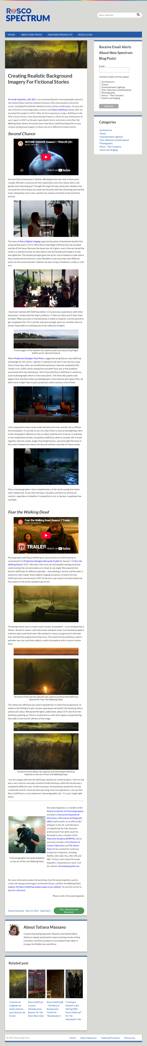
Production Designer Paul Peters (29, 358)
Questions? (45, 910)
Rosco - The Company (110, 146)
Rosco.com (85, 34)
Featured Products (60, 34)
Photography (106, 143)
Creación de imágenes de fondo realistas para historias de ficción (17, 1009)
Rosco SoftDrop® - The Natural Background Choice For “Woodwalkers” (55, 1009)
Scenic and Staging (109, 149)
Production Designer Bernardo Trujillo (41, 561)
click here (20, 890)
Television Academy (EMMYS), (61, 838)
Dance (103, 133)
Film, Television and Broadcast (69, 910)
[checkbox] (118, 89)
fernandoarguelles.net (68, 866)
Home (11, 34)
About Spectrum (31, 34)
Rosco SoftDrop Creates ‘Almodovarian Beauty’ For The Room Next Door (36, 1009)
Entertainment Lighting (111, 136)
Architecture (106, 130)
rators (61, 845)
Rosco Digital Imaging (30, 241)
